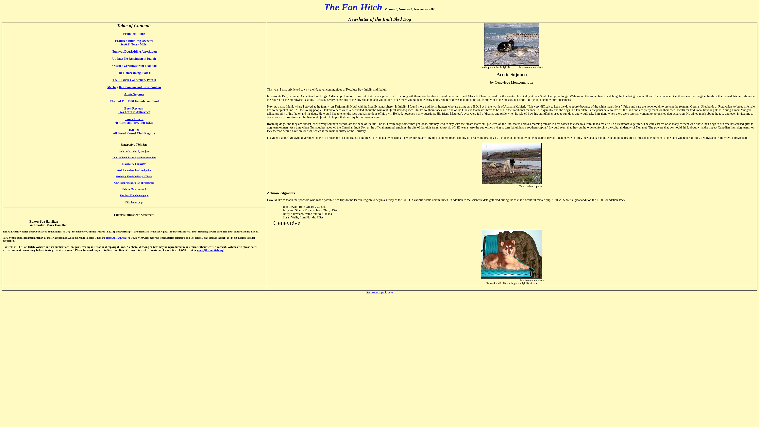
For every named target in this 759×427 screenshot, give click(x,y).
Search (134, 163)
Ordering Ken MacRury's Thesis (134, 176)
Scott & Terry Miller (134, 44)
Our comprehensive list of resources (134, 182)
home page (134, 195)
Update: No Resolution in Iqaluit (134, 58)
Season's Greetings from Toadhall (134, 65)
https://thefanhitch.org (118, 237)
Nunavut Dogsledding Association (134, 51)
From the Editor (134, 33)
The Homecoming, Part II (134, 73)
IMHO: (134, 129)
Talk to (134, 189)
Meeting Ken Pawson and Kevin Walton (134, 87)
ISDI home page (134, 202)
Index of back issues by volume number (134, 157)
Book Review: (134, 108)
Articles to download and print (134, 170)
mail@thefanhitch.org (210, 250)
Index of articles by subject (134, 151)
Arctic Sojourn (134, 94)
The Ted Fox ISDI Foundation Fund (134, 101)
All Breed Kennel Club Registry (134, 133)
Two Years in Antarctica (134, 112)
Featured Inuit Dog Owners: (134, 41)
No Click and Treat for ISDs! (134, 122)
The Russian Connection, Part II (134, 80)
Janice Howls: (134, 119)
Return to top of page (379, 292)
